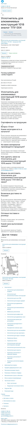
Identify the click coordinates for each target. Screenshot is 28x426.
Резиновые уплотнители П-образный (14, 357)
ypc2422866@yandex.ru (7, 416)
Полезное (6, 403)
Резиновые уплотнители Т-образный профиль (14, 353)
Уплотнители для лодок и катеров (16, 335)
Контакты (6, 406)
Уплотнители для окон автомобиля (16, 330)
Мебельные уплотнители (13, 311)
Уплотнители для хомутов (14, 350)
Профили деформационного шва (13, 367)
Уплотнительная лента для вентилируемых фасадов (14, 344)
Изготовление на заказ (9, 401)
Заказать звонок (6, 10)
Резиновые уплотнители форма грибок (15, 361)
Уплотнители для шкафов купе (15, 314)
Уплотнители (8, 287)
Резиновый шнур (9, 391)
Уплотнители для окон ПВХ (14, 298)
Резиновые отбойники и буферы (13, 373)
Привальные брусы (12, 338)
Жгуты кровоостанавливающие (13, 378)
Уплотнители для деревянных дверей (14, 304)
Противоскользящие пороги (12, 370)
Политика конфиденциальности (9, 424)
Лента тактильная (11, 383)
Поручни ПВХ (8, 388)
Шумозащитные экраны (11, 365)
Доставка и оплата (8, 398)
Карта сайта (4, 418)
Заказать (4, 53)
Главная (3, 394)
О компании (7, 395)
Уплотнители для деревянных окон (16, 317)
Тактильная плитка (9, 380)
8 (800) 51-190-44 (5, 6)
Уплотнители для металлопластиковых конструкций (16, 294)
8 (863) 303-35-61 (5, 412)
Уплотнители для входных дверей (16, 300)
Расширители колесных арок (14, 327)
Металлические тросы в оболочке (13, 375)
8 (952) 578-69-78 (5, 414)
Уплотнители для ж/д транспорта (15, 333)
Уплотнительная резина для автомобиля (14, 320)
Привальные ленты (12, 340)
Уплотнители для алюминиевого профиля (15, 290)
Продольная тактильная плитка (15, 385)
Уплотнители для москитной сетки (16, 347)
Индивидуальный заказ (7, 66)
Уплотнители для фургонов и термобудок (14, 324)
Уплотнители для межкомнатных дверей (15, 308)
